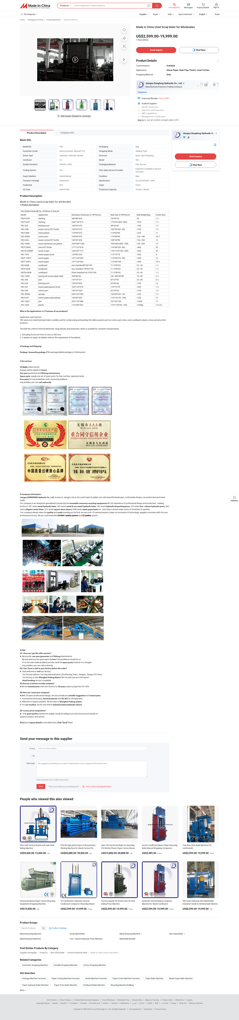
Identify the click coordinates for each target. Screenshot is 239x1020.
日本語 (149, 1003)
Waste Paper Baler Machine (181, 978)
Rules (217, 14)
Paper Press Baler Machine (65, 985)
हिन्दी (156, 1003)
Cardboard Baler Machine (94, 985)
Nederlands (124, 1003)
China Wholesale (108, 1000)
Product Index (167, 1000)
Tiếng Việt (183, 1003)
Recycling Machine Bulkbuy (122, 985)
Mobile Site (179, 1000)
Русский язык (95, 1003)
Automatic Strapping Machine (35, 965)
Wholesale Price (123, 1000)
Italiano (106, 1003)
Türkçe (173, 1003)
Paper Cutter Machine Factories (126, 978)
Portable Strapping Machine (65, 965)
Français (83, 1003)
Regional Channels (152, 1000)
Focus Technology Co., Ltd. (101, 1009)
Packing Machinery (53, 20)
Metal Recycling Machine (30, 933)
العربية (134, 1003)
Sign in (216, 7)
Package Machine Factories (34, 978)
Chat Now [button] (201, 50)
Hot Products (52, 1000)
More (22, 990)
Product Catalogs (59, 928)
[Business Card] (215, 144)
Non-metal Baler (176, 933)
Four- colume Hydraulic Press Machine (86, 938)
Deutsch (114, 1003)
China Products (65, 1000)
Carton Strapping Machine (94, 965)
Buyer (155, 14)
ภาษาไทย (164, 1003)
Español (64, 1003)
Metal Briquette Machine (30, 938)
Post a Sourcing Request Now (96, 786)
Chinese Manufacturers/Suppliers (86, 1000)
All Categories (29, 14)
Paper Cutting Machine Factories (66, 978)
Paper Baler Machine (154, 978)
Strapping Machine (71, 20)
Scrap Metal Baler (77, 933)
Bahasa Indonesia (196, 1003)
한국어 (141, 1003)
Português (73, 1003)
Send (41, 786)
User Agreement (135, 1009)
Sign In (140, 120)
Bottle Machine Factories (96, 978)
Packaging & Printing (35, 20)
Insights (189, 1000)
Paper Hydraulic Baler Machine (35, 985)
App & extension (185, 14)
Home (22, 20)
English (55, 1003)
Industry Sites (137, 1000)
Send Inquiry (156, 50)
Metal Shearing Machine (129, 933)
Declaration (148, 1009)
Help (170, 14)
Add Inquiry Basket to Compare (76, 115)
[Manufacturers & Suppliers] (35, 6)
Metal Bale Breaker (127, 938)
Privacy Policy (160, 1009)
